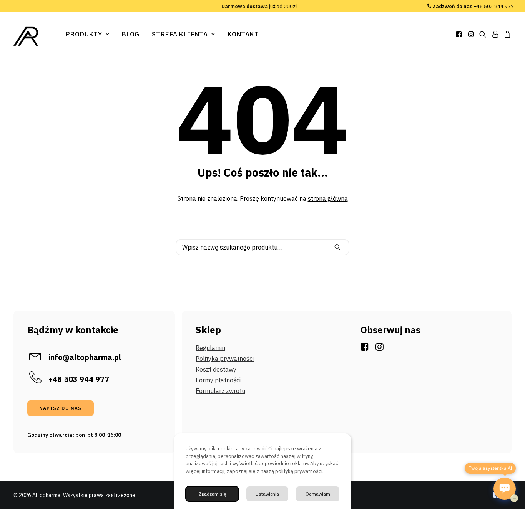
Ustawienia (267, 494)
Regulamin (210, 348)
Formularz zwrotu (220, 391)
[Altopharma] (26, 36)
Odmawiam (318, 494)
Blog (131, 34)
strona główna (328, 198)
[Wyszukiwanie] (262, 247)
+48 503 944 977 (473, 6)
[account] (495, 34)
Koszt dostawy (216, 369)
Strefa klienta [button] (180, 34)
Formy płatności (218, 380)
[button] (459, 34)
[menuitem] (87, 34)
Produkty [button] (84, 34)
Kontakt (243, 34)
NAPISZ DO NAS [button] (60, 408)
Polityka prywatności (225, 358)
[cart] (506, 34)
